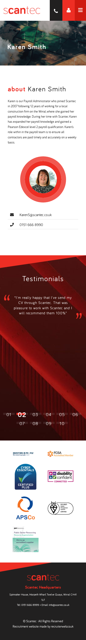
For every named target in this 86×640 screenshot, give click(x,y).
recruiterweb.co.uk (62, 626)
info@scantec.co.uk (59, 605)
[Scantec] (20, 10)
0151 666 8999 (30, 605)
